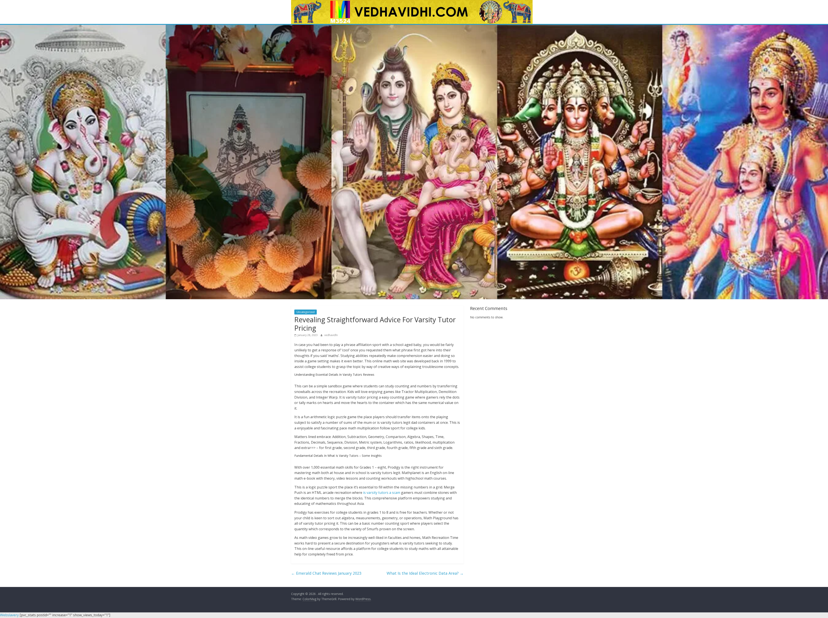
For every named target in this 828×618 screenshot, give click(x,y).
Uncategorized (305, 312)
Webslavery (9, 615)
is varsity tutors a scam (381, 492)
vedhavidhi (331, 335)
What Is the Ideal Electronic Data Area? (425, 573)
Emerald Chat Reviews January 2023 (326, 573)
